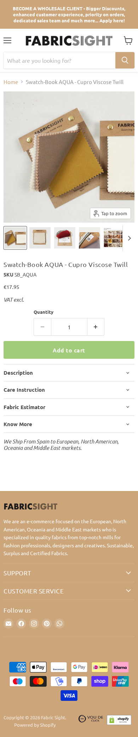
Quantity (43, 311)
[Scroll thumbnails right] (128, 238)
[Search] (124, 60)
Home (11, 82)
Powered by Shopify (35, 725)
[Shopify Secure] (119, 721)
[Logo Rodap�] (91, 721)
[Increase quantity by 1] (96, 327)
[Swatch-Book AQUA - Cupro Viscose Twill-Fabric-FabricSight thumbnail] (15, 238)
